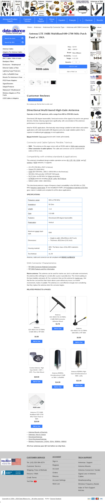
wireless (29, 162)
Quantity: (68, 62)
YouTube (30, 481)
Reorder (100, 20)
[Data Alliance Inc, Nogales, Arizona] (12, 472)
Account (55, 469)
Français (72, 20)
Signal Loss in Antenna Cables (87, 475)
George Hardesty (55, 498)
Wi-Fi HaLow (62, 178)
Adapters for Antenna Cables (12, 52)
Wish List (56, 484)
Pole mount (43, 137)
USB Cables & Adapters (11, 98)
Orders (55, 473)
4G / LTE (69, 160)
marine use (79, 278)
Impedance (31, 204)
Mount (29, 137)
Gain (29, 213)
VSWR (30, 209)
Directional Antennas (35, 437)
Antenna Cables (8, 49)
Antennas (6, 55)
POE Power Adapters (10, 80)
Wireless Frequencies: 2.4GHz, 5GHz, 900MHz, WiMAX (47, 441)
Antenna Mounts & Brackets (38, 432)
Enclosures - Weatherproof (12, 64)
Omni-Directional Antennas (37, 439)
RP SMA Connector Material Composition (42, 267)
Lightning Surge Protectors (11, 71)
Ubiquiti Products (8, 87)
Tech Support (41, 20)
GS (30, 172)
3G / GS (76, 160)
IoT (85, 160)
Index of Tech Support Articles (86, 489)
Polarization (32, 222)
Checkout (88, 20)
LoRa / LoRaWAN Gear (10, 74)
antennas (47, 132)
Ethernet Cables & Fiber (11, 68)
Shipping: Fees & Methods (37, 470)
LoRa (55, 178)
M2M (35, 162)
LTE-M (50, 178)
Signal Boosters (8, 83)
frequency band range (38, 188)
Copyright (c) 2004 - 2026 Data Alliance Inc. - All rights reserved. (23, 498)
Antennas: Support (85, 462)
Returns (55, 476)
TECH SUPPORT (85, 458)
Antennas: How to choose (37, 434)
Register (55, 465)
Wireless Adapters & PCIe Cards (11, 94)
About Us (51, 20)
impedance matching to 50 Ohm (77, 188)
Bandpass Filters (8, 61)
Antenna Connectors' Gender (89, 470)
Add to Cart (36, 341)
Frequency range (33, 200)
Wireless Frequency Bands (88, 484)
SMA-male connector (78, 146)
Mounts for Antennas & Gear (12, 77)
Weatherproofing (84, 480)
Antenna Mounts (84, 466)
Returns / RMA (32, 474)
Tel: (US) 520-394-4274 (36, 462)
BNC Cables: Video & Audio (12, 58)
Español (62, 20)
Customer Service (27, 20)
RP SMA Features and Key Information (42, 269)
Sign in (55, 461)
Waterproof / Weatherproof (11, 90)
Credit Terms (32, 478)
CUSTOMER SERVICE (36, 458)
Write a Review (35, 100)
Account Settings (59, 480)
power (37, 231)
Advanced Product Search (10, 20)
